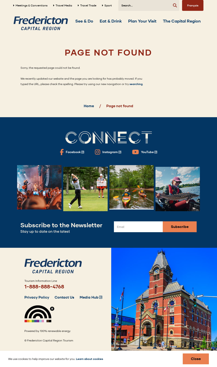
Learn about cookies (89, 359)
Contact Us (64, 297)
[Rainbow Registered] (39, 321)
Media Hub (91, 297)
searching (136, 84)
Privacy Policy (36, 297)
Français (192, 5)
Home (89, 106)
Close (196, 358)
